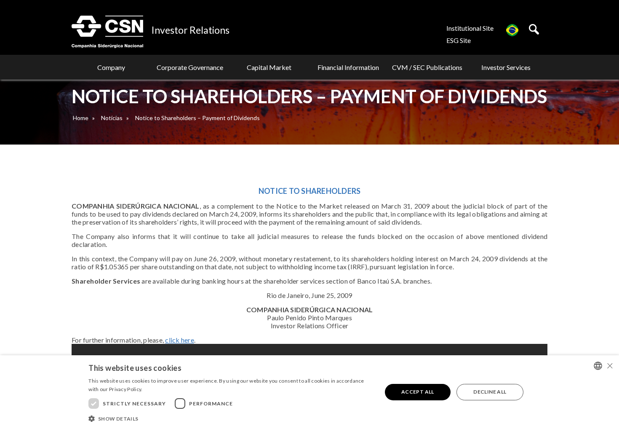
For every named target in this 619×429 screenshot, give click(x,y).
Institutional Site (470, 28)
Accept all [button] (417, 392)
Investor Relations (190, 30)
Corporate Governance (190, 67)
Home (80, 117)
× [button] (609, 365)
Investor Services (506, 67)
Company (111, 67)
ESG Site (458, 40)
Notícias (112, 117)
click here (179, 340)
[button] (230, 418)
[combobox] (598, 366)
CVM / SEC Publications (427, 67)
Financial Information (348, 67)
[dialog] (309, 392)
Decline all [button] (489, 392)
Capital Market (269, 67)
